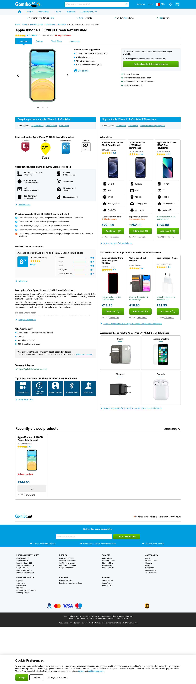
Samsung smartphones (67, 561)
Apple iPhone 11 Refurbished (55, 24)
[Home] (19, 12)
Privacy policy (107, 585)
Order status (20, 583)
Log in (150, 4)
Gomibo (106, 578)
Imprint (84, 623)
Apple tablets (107, 558)
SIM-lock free (83, 71)
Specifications (51, 126)
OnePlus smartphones (67, 563)
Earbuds (148, 565)
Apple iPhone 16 (22, 561)
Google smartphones (66, 568)
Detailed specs (24, 205)
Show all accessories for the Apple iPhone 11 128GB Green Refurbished (132, 324)
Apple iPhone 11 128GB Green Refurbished (84, 24)
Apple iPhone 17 (22, 558)
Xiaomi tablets (107, 563)
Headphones (150, 568)
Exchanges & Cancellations (26, 590)
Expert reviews (37, 126)
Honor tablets (107, 565)
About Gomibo (107, 581)
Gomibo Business (65, 581)
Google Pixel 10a (22, 568)
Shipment (19, 588)
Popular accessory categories (152, 126)
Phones (63, 555)
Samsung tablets (108, 561)
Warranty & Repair (22, 593)
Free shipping (114, 237)
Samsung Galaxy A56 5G (25, 565)
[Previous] (18, 75)
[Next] (67, 75)
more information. (121, 618)
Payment (19, 581)
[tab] (38, 107)
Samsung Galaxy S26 (24, 563)
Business (71, 11)
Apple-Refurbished (36, 24)
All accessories (150, 573)
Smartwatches (150, 570)
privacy (81, 671)
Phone (30, 11)
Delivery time (21, 585)
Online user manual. (84, 354)
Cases (147, 558)
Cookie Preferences (96, 623)
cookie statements (95, 671)
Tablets (57, 11)
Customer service (89, 11)
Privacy (77, 623)
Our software (106, 583)
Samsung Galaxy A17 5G (25, 573)
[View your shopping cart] (177, 4)
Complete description (27, 320)
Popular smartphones (27, 555)
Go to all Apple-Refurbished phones (117, 243)
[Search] (126, 4)
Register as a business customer (71, 583)
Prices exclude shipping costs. (122, 616)
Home (17, 24)
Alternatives (121, 126)
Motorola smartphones (67, 565)
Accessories (43, 11)
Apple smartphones (66, 558)
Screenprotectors (151, 561)
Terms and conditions (113, 623)
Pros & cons (64, 126)
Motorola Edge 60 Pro (24, 570)
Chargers (148, 563)
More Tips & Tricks (26, 399)
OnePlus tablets (108, 568)
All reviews (23, 281)
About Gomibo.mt (65, 623)
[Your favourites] (170, 4)
